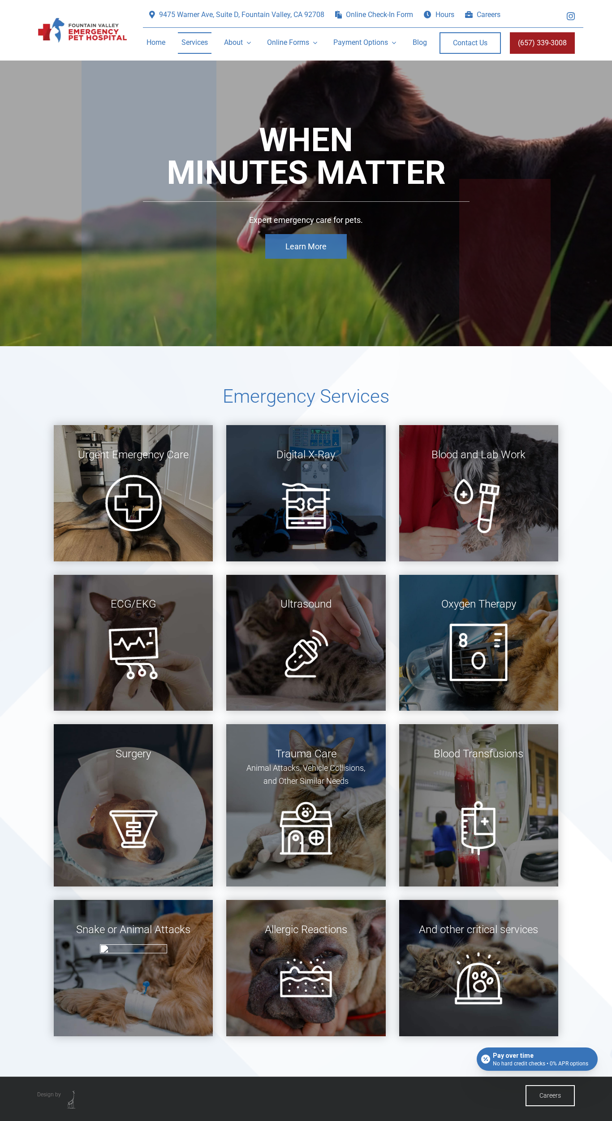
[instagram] (571, 15)
